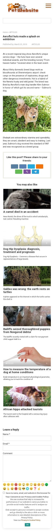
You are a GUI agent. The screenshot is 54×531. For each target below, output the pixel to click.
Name (6, 434)
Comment (7, 453)
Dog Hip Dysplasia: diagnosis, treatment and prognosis (21, 250)
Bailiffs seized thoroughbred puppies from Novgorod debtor (26, 330)
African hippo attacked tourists (22, 409)
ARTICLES (36, 44)
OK (27, 525)
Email (6, 443)
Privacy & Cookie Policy (30, 520)
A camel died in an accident (20, 211)
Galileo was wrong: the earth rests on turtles (26, 290)
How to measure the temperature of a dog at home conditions (27, 371)
